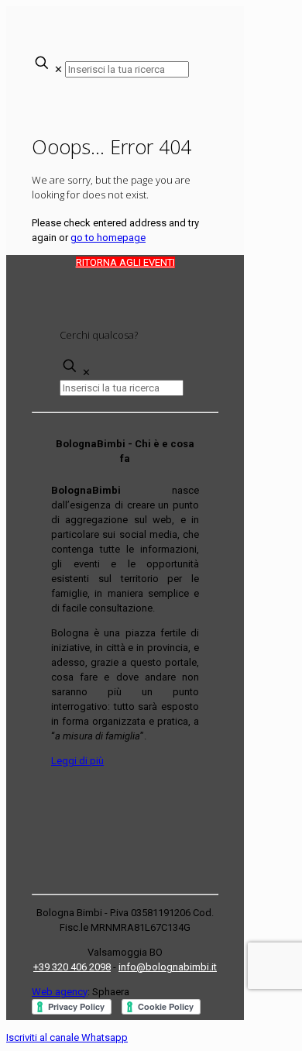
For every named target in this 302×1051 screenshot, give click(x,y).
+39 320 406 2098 (72, 967)
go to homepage (108, 237)
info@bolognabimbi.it (167, 967)
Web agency (60, 992)
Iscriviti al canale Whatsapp (67, 1037)
